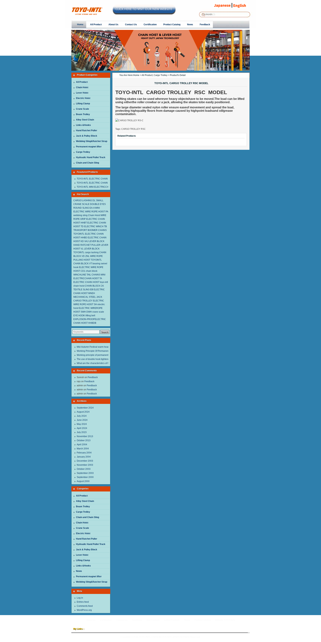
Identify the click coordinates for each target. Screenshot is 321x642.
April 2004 (82, 444)
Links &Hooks (83, 125)
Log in (80, 598)
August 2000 (83, 481)
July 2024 (82, 416)
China (222, 5)
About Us (90, 620)
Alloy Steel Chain (85, 119)
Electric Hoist (83, 98)
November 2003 (85, 465)
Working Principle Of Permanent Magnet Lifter (100, 351)
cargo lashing (92, 252)
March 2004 (83, 448)
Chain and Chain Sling (87, 162)
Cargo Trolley (83, 152)
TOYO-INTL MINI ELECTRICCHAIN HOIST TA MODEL (104, 187)
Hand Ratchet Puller (86, 130)
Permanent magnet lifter (89, 146)
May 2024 (82, 424)
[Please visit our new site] (144, 13)
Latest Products (172, 620)
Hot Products (153, 620)
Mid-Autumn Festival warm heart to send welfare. (101, 347)
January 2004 (84, 456)
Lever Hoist (82, 93)
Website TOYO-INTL (225, 620)
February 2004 (84, 452)
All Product (82, 82)
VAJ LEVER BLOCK (94, 241)
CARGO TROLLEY (82, 300)
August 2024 (83, 412)
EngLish (241, 5)
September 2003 (85, 473)
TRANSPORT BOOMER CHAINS (90, 230)
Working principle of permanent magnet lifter (99, 355)
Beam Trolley (83, 114)
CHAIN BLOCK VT (82, 263)
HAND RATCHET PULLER (86, 245)
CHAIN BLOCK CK (94, 286)
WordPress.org (84, 610)
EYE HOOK (79, 315)
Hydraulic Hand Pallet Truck (90, 157)
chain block (91, 271)
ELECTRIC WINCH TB (95, 226)
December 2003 (85, 461)
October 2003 (83, 469)
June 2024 (82, 420)
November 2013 (85, 436)
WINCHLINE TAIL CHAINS (86, 274)
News (79, 571)
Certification (106, 620)
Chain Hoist (82, 87)
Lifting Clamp (83, 103)
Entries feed (83, 602)
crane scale (98, 312)
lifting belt (90, 315)
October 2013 (83, 440)
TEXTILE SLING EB (83, 289)
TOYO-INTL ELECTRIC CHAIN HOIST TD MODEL (102, 183)
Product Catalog (202, 620)
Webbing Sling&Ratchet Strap (91, 141)
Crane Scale (82, 109)
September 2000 (85, 477)
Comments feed (85, 606)
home (136, 75)
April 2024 (82, 428)
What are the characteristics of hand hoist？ (98, 363)
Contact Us (122, 620)
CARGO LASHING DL (84, 200)
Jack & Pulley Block (86, 136)
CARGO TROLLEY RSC (133, 129)
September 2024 (85, 407)
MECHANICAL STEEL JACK (87, 297)
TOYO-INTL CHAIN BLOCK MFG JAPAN (159, 637)
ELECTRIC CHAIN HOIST (86, 282)
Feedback (93, 377)
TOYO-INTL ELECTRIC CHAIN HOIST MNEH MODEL (104, 178)
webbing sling (80, 215)
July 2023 (82, 432)
